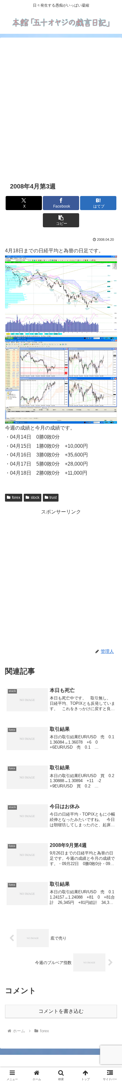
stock (35, 497)
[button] (61, 220)
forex (16, 497)
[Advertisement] (61, 109)
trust (53, 497)
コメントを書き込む (61, 1011)
